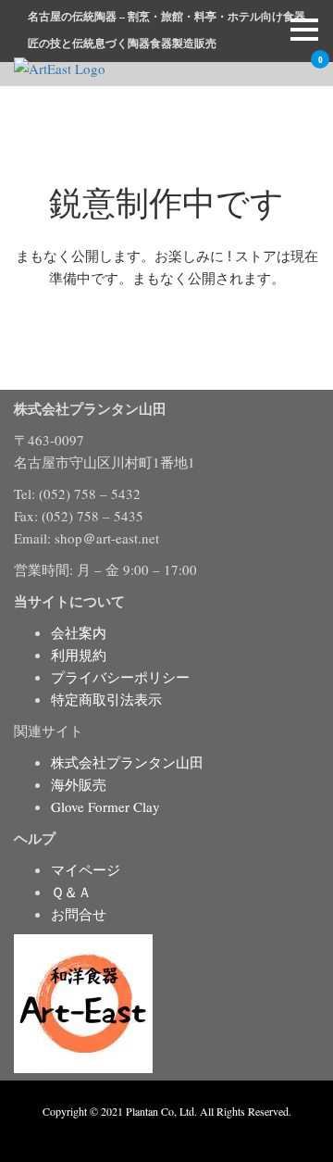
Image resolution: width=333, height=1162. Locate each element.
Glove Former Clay (105, 806)
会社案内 (78, 632)
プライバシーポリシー (120, 677)
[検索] (258, 71)
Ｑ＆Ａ (71, 891)
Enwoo (153, 1132)
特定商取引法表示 (106, 699)
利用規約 (78, 654)
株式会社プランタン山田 (127, 762)
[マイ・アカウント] (284, 71)
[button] (304, 30)
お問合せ (78, 914)
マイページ (85, 869)
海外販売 (78, 784)
